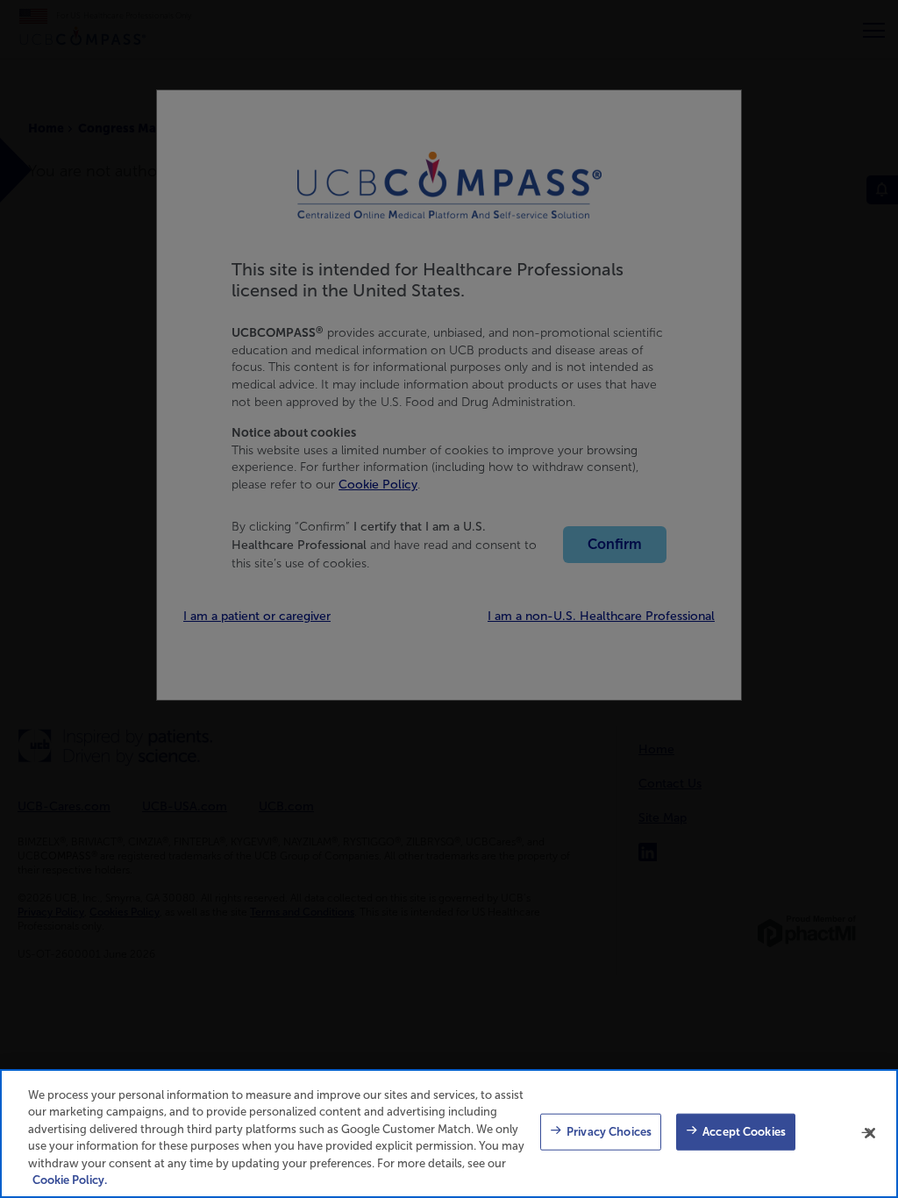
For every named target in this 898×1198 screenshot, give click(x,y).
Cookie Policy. (69, 1180)
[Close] (870, 1133)
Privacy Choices (609, 1131)
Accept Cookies (744, 1131)
